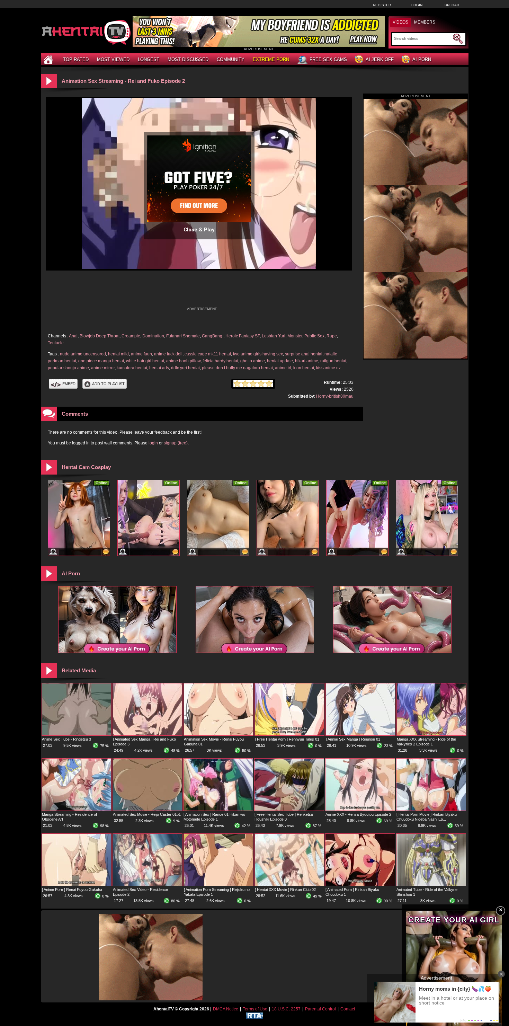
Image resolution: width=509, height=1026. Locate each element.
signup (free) (176, 443)
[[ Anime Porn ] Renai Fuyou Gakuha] (76, 884)
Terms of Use (255, 1009)
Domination (153, 336)
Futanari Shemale (183, 336)
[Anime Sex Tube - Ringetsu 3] (76, 734)
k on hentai (303, 367)
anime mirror (103, 367)
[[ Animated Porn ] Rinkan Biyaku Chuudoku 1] (360, 884)
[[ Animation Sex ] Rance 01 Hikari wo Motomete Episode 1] (218, 809)
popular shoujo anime (68, 367)
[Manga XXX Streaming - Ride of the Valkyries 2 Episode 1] (431, 734)
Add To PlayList (108, 384)
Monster (294, 336)
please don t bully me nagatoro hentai (237, 367)
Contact (347, 1009)
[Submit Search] (458, 39)
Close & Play (199, 230)
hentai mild (118, 354)
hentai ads (159, 367)
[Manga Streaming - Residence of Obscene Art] (76, 809)
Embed (68, 384)
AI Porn (421, 59)
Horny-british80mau (335, 396)
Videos (400, 22)
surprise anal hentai (303, 354)
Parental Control (320, 1009)
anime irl (283, 367)
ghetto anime (252, 361)
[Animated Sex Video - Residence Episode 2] (147, 884)
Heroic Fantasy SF (242, 336)
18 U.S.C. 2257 (286, 1009)
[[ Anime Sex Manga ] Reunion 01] (360, 734)
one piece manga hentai (101, 361)
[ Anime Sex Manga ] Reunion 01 (353, 739)
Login (416, 5)
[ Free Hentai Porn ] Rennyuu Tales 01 (287, 739)
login (153, 443)
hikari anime (306, 361)
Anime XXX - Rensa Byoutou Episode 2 (358, 814)
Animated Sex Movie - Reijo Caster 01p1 (147, 814)
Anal (73, 336)
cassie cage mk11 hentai (208, 354)
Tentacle (56, 342)
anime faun (141, 354)
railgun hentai (333, 361)
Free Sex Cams (328, 59)
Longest (148, 59)
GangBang (212, 336)
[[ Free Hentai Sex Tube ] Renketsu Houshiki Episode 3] (289, 809)
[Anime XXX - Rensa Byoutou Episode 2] (360, 809)
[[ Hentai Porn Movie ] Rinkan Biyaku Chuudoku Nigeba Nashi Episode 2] (431, 809)
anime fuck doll (168, 354)
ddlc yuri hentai (185, 367)
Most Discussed (188, 59)
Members (424, 22)
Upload (452, 5)
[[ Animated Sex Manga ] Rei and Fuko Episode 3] (147, 734)
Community (230, 59)
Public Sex (314, 336)
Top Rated (76, 59)
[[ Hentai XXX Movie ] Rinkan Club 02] (289, 884)
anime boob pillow (183, 361)
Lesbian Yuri (273, 336)
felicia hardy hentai (220, 361)
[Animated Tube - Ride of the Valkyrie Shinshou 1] (431, 884)
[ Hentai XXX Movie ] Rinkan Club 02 (285, 889)
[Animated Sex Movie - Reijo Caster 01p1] (147, 809)
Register (382, 5)
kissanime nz (328, 367)
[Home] (49, 59)
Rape (332, 336)
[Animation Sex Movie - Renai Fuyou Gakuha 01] (218, 734)
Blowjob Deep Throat (99, 336)
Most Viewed (113, 59)
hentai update (280, 361)
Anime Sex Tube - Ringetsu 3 (66, 739)
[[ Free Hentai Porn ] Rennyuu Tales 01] (289, 734)
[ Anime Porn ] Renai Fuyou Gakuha (72, 889)
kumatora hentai (132, 367)
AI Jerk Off (380, 59)
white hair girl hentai (145, 361)
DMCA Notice (225, 1009)
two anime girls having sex (258, 354)
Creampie (131, 336)
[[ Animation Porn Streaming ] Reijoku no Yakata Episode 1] (218, 884)
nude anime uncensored (83, 354)
